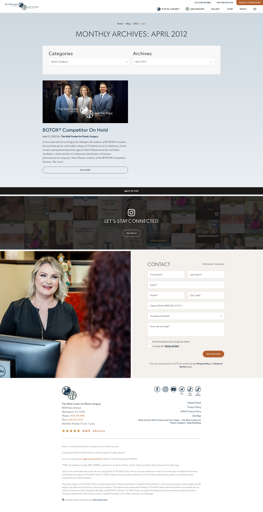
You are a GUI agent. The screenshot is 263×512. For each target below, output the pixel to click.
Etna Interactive (100, 499)
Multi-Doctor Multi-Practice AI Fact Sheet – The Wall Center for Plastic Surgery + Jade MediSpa (169, 421)
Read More (85, 170)
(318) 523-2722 (227, 2)
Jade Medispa (197, 9)
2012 (135, 23)
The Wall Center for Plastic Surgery (79, 136)
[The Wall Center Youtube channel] (174, 389)
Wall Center (190, 394)
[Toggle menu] (254, 9)
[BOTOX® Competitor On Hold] (85, 103)
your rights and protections (90, 458)
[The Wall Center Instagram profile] (165, 389)
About (243, 9)
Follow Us (131, 233)
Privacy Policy (203, 363)
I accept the (156, 346)
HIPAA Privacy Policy (191, 411)
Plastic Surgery (170, 9)
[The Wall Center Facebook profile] (157, 389)
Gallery (215, 9)
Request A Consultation (250, 2)
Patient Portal (194, 402)
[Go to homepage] (22, 6)
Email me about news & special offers (170, 341)
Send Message (213, 354)
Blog (128, 23)
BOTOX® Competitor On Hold (75, 130)
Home (120, 23)
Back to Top (131, 191)
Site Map (196, 415)
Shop (230, 9)
